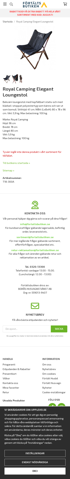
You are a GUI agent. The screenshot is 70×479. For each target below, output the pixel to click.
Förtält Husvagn (51, 382)
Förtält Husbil (50, 378)
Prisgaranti (9, 364)
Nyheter (47, 387)
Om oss (46, 364)
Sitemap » (8, 170)
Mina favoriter (11, 387)
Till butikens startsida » (16, 162)
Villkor (6, 378)
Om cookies (49, 373)
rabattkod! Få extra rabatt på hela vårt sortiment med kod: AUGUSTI (35, 13)
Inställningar (34, 453)
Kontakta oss (10, 382)
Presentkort (10, 373)
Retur (6, 392)
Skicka (59, 328)
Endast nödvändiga (35, 462)
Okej (35, 471)
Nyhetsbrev (49, 369)
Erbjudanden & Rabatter (16, 369)
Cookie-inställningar (54, 392)
